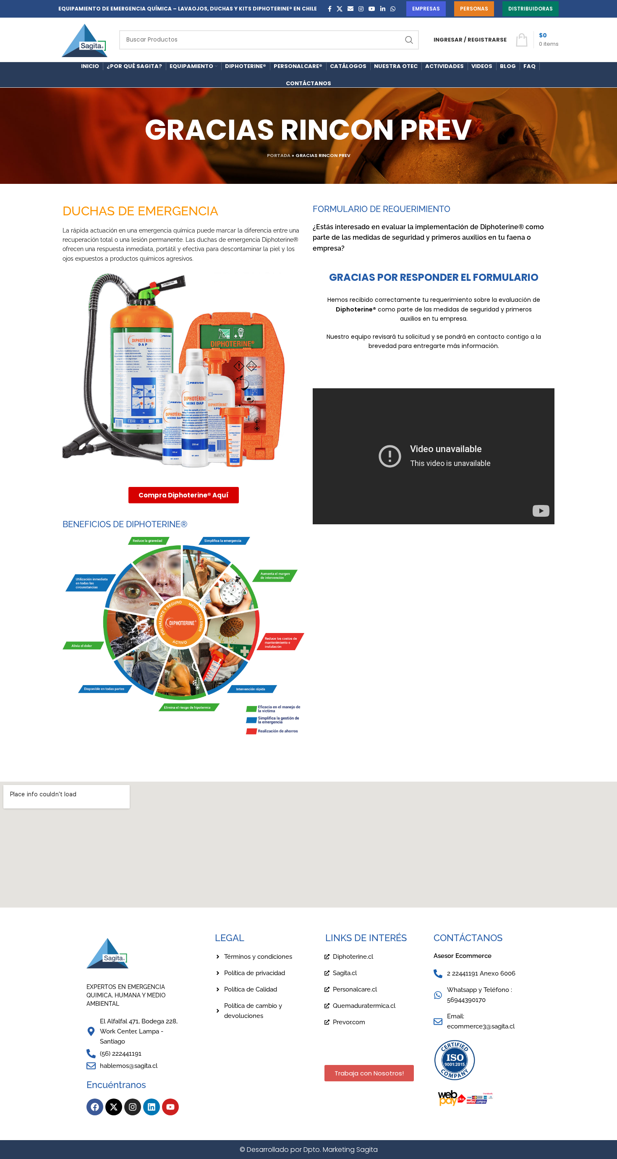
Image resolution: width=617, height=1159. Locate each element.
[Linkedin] (151, 1107)
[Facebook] (94, 1107)
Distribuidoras (530, 8)
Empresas (426, 8)
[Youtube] (170, 1107)
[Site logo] (84, 39)
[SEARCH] (409, 40)
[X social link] (339, 8)
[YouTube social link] (372, 8)
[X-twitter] (113, 1107)
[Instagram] (132, 1107)
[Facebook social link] (329, 8)
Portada (278, 155)
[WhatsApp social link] (393, 8)
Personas (474, 8)
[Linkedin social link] (383, 8)
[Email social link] (350, 8)
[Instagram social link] (361, 8)
